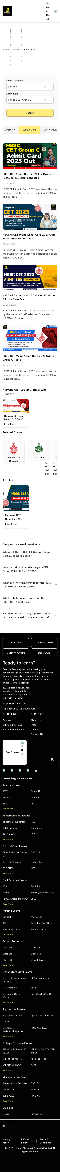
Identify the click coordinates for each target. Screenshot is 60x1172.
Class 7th (35, 947)
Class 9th (36, 953)
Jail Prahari (8, 834)
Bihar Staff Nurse (11, 929)
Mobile (6, 1113)
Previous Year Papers (13, 729)
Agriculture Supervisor (42, 1015)
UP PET (34, 987)
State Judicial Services (15, 1083)
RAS (33, 821)
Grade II (7, 797)
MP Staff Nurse (38, 929)
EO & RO (35, 886)
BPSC (33, 898)
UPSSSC (7, 1021)
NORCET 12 (36, 916)
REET (5, 791)
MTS (33, 868)
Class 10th (8, 960)
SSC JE (34, 1083)
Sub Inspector (10, 828)
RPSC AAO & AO (39, 1027)
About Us (36, 720)
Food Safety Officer (13, 1015)
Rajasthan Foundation (14, 821)
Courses (7, 720)
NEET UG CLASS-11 (12, 1065)
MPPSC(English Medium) (15, 898)
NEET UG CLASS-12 (12, 1058)
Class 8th (7, 953)
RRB (5, 923)
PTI (32, 803)
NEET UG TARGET (39, 1058)
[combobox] (8, 87)
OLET (33, 1065)
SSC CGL (35, 852)
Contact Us (37, 734)
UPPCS (6, 892)
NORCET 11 (8, 916)
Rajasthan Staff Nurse (42, 923)
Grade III (35, 791)
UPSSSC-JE (9, 1089)
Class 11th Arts (38, 960)
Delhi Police (37, 862)
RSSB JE (35, 1089)
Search (30, 113)
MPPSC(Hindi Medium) (42, 892)
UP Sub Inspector (40, 978)
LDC (33, 834)
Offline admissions (12, 724)
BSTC (5, 803)
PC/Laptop (36, 1113)
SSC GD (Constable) (13, 862)
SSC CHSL (8, 868)
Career (34, 729)
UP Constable (10, 987)
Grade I (35, 797)
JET (32, 1021)
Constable (36, 828)
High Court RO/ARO (41, 993)
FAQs (33, 724)
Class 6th (7, 947)
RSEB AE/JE (8, 1095)
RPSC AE (35, 1095)
